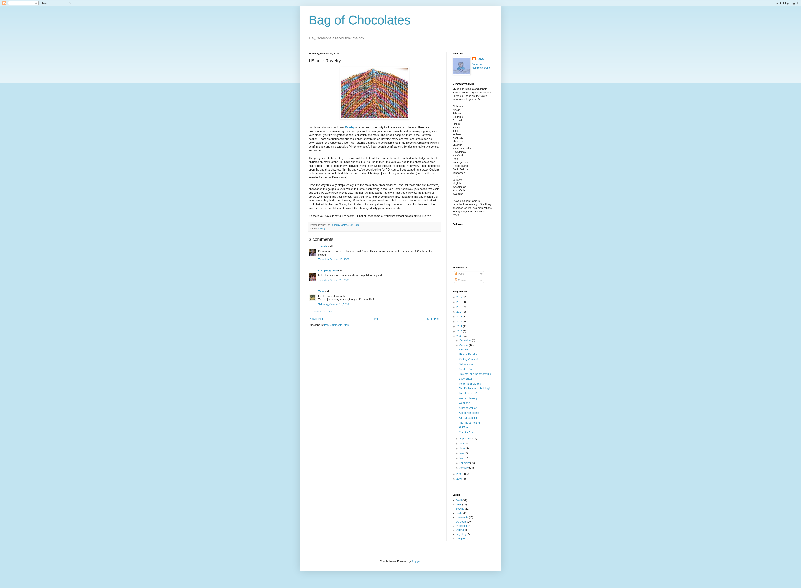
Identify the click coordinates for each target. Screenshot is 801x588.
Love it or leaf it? (468, 393)
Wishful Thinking (468, 398)
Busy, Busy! (465, 378)
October (464, 345)
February (464, 462)
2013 (459, 316)
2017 (459, 297)
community (462, 517)
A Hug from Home (469, 412)
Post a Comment (323, 311)
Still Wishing (466, 364)
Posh (459, 504)
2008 (459, 474)
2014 (459, 311)
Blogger (415, 561)
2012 (459, 321)
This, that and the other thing (475, 373)
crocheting (462, 525)
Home (375, 318)
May (462, 453)
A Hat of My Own (468, 408)
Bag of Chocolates (360, 20)
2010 (459, 331)
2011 (459, 326)
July (462, 443)
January (464, 467)
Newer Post (316, 318)
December (465, 340)
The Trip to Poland (469, 422)
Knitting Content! (468, 359)
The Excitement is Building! (474, 388)
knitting (321, 228)
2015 (459, 307)
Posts (460, 273)
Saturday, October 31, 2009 (333, 304)
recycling (461, 534)
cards (459, 513)
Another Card (466, 369)
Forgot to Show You (470, 383)
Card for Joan (466, 432)
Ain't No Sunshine (469, 417)
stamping (461, 538)
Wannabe (464, 403)
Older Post (433, 318)
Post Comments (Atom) (337, 324)
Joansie (322, 246)
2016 (459, 302)
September (465, 438)
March (463, 458)
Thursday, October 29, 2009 (333, 259)
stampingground (328, 270)
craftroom (461, 521)
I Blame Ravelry (468, 354)
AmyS (480, 58)
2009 (459, 336)
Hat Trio (463, 427)
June (462, 448)
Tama (321, 291)
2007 (459, 478)
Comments (463, 280)
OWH (459, 500)
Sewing (460, 508)
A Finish (463, 349)
